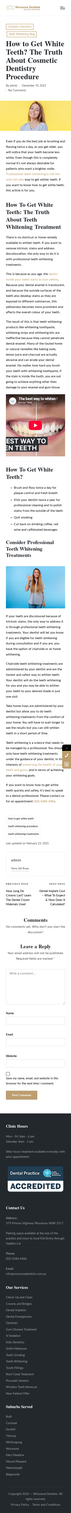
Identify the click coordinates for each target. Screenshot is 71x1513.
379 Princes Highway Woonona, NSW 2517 (35, 1223)
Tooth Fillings (14, 1368)
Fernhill (10, 1429)
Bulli (9, 1416)
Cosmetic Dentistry (20, 26)
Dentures (12, 1323)
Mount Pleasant (16, 1461)
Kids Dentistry (15, 1342)
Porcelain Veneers (17, 1380)
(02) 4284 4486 (16, 1258)
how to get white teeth (21, 819)
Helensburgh (14, 1467)
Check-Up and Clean (19, 1297)
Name (10, 1013)
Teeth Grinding (15, 1355)
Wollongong (14, 1442)
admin (16, 859)
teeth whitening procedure (23, 826)
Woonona (12, 1448)
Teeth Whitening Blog (22, 34)
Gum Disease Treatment (21, 1329)
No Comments (17, 90)
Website (11, 1056)
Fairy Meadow (15, 1455)
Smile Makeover (16, 1348)
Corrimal (11, 1423)
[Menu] (62, 8)
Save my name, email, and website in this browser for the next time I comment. (32, 1081)
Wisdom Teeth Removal (21, 1387)
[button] (20, 868)
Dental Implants (16, 1310)
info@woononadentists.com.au (26, 1273)
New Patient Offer (18, 1393)
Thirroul (11, 1436)
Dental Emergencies (19, 1316)
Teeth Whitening (16, 1361)
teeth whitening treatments (23, 834)
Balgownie (13, 1474)
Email (9, 1034)
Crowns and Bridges (19, 1303)
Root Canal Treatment (20, 1374)
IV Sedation (13, 1335)
